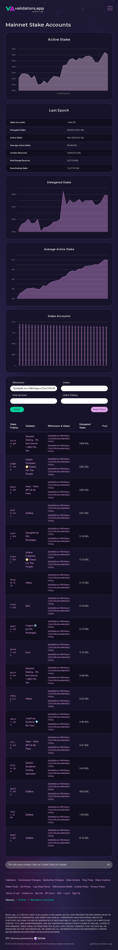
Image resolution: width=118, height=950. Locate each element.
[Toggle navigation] (109, 8)
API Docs (50, 893)
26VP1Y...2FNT (13, 536)
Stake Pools (12, 886)
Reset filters (99, 409)
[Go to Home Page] (25, 8)
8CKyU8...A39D (13, 490)
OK (108, 864)
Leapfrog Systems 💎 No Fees (32, 722)
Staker (66, 382)
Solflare (29, 513)
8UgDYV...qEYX (13, 838)
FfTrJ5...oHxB (13, 745)
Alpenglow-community (42, 899)
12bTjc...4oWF (12, 815)
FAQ (59, 893)
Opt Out (39, 893)
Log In (66, 893)
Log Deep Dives (41, 886)
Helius (29, 582)
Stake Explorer (103, 880)
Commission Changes (29, 880)
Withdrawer (18, 382)
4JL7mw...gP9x (13, 443)
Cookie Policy (48, 864)
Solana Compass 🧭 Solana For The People (31, 466)
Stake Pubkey (70, 395)
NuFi (28, 606)
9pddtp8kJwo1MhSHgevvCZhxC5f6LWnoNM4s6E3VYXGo (59, 439)
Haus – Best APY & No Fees (32, 490)
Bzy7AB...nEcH (13, 675)
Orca (28, 652)
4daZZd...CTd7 (13, 629)
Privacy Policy (97, 886)
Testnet (22, 899)
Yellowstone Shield (62, 886)
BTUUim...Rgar (13, 768)
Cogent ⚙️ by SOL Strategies (31, 629)
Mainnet (10, 899)
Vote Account (19, 395)
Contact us (27, 893)
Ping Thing (87, 880)
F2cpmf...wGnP (13, 559)
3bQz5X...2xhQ (13, 792)
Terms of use (13, 893)
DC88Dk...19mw (13, 467)
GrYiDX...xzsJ (13, 513)
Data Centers (73, 880)
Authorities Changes (53, 880)
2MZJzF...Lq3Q (13, 722)
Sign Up (76, 893)
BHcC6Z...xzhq (13, 652)
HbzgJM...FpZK (13, 583)
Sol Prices (25, 886)
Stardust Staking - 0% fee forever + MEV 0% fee (32, 443)
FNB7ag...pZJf (13, 699)
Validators (11, 880)
